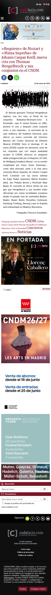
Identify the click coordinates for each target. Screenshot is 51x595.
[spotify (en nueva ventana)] (27, 519)
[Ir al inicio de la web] (25, 13)
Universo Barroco (9, 232)
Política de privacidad (25, 552)
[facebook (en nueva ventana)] (27, 18)
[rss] (43, 18)
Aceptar (23, 589)
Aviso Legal (25, 549)
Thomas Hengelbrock (28, 225)
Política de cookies (25, 555)
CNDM (30, 221)
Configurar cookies (38, 589)
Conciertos (35, 228)
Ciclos (40, 221)
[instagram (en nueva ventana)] (37, 18)
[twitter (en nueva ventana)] (38, 519)
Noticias (24, 232)
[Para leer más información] (25, 39)
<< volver (7, 290)
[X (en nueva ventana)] (32, 18)
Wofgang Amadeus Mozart (13, 221)
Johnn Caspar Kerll (10, 225)
